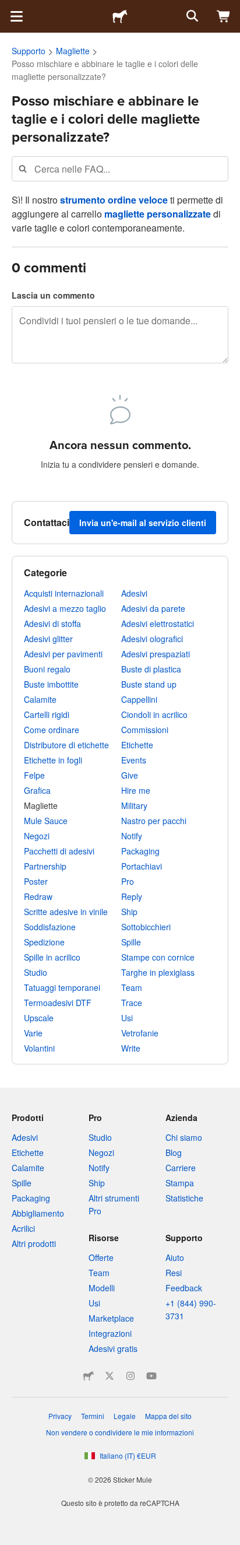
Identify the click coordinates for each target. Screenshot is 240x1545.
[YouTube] (151, 1376)
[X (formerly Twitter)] (109, 1376)
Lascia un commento (53, 295)
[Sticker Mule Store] (88, 1376)
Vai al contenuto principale (9, 9)
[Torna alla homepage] (120, 16)
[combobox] (120, 168)
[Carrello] (223, 16)
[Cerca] (191, 16)
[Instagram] (130, 1376)
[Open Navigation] (16, 16)
